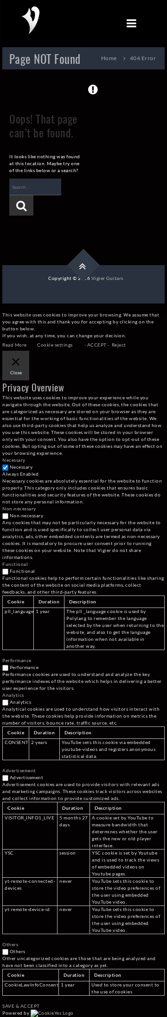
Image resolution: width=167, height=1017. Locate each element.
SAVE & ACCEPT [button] (21, 1006)
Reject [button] (119, 344)
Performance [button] (17, 660)
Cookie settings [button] (55, 344)
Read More (14, 344)
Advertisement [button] (19, 770)
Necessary (21, 467)
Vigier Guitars (107, 278)
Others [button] (10, 944)
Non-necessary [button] (19, 508)
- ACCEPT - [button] (96, 344)
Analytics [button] (13, 695)
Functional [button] (15, 564)
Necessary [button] (14, 460)
